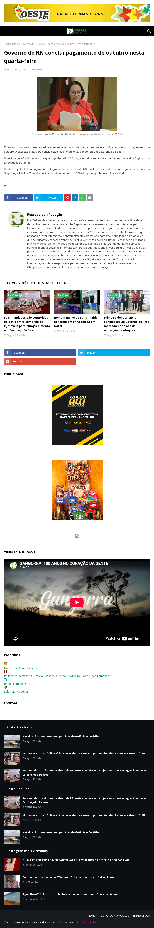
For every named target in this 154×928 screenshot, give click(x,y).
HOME (91, 915)
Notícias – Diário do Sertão (21, 668)
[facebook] (40, 352)
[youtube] (40, 361)
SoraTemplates (90, 922)
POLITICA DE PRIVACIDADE (114, 915)
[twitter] (114, 352)
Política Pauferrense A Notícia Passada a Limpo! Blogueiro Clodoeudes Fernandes (57, 676)
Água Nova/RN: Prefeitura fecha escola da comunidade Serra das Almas (70, 894)
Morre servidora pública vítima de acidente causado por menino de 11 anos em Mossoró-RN (83, 753)
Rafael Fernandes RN (17, 684)
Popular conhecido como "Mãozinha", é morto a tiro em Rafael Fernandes (71, 877)
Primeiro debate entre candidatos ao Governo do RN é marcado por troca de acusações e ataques (126, 324)
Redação (12, 69)
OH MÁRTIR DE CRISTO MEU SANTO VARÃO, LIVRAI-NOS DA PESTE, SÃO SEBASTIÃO (75, 860)
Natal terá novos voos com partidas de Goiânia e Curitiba (60, 736)
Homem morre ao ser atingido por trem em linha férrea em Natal (76, 322)
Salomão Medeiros (16, 691)
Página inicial (11, 44)
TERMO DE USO (141, 915)
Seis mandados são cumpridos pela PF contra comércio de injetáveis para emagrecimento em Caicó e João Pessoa (27, 324)
